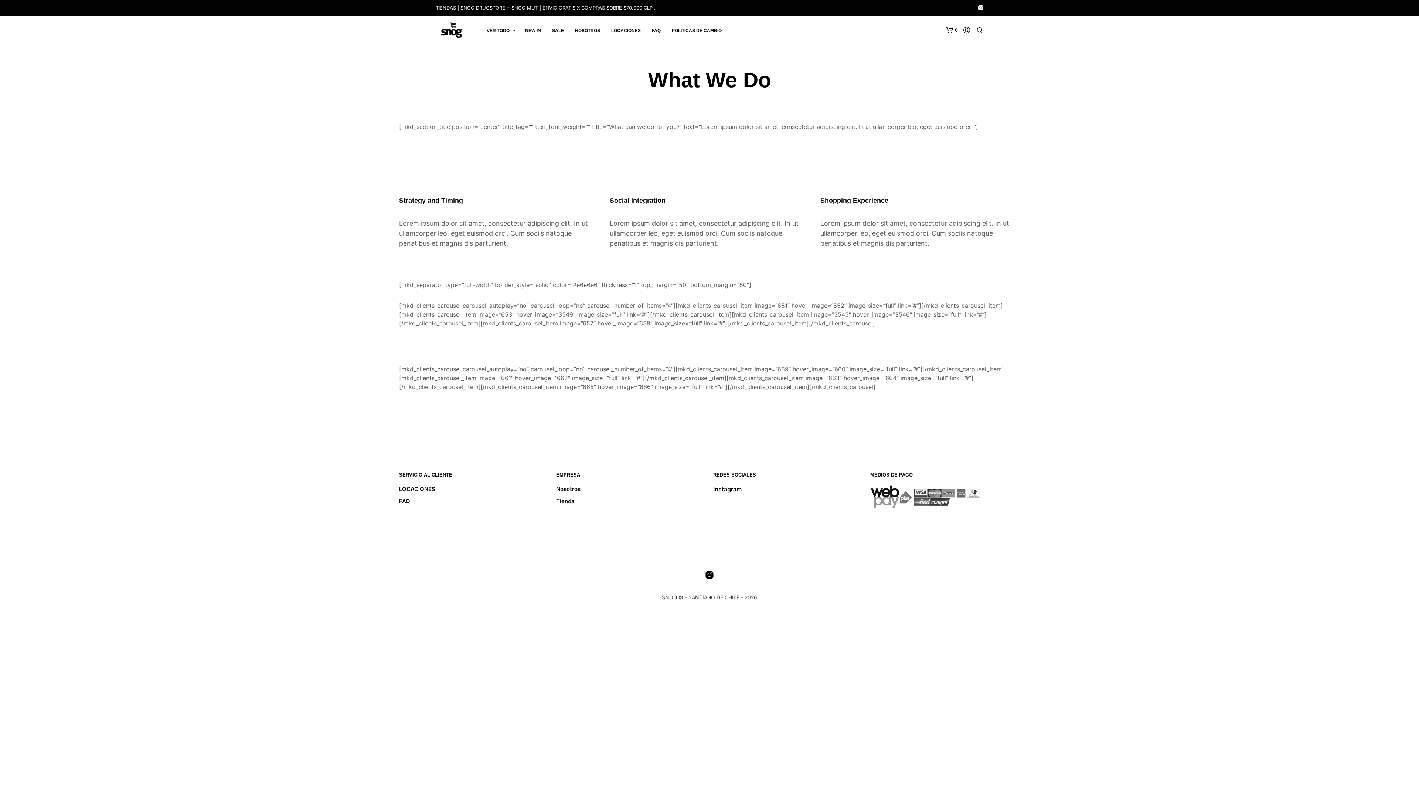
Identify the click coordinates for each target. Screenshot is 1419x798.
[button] (952, 30)
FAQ (656, 30)
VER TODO (498, 30)
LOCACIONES (626, 30)
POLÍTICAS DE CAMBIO (697, 30)
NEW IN (533, 30)
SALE (558, 30)
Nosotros (587, 30)
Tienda (565, 501)
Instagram (727, 489)
